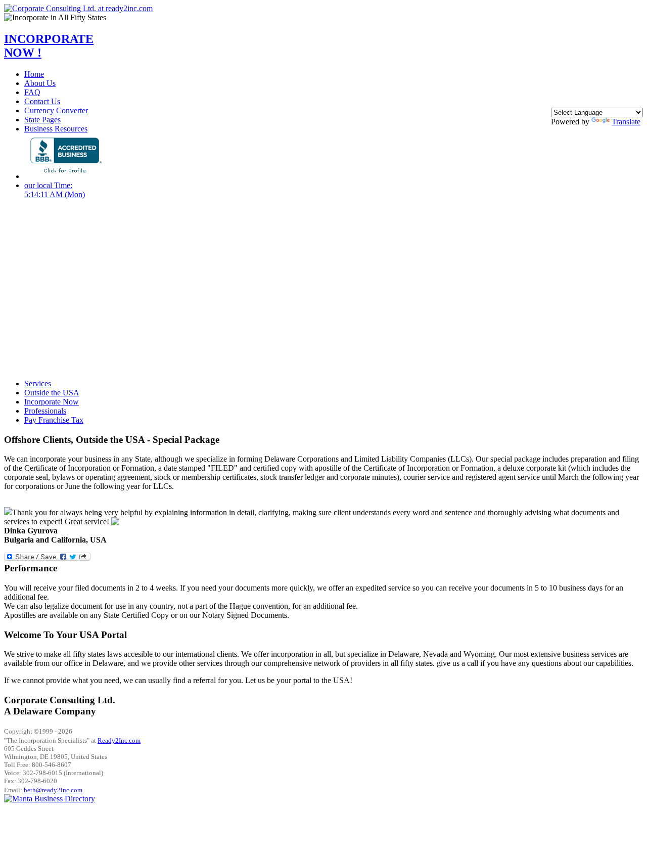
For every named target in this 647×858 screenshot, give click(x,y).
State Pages (42, 119)
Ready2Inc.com (119, 740)
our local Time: (54, 190)
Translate (626, 121)
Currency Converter (56, 110)
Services (37, 383)
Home (34, 74)
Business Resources (55, 128)
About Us (40, 83)
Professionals (45, 411)
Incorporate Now (51, 401)
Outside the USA (51, 392)
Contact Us (42, 101)
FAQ (32, 92)
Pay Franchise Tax (53, 420)
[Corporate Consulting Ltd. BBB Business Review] (64, 176)
